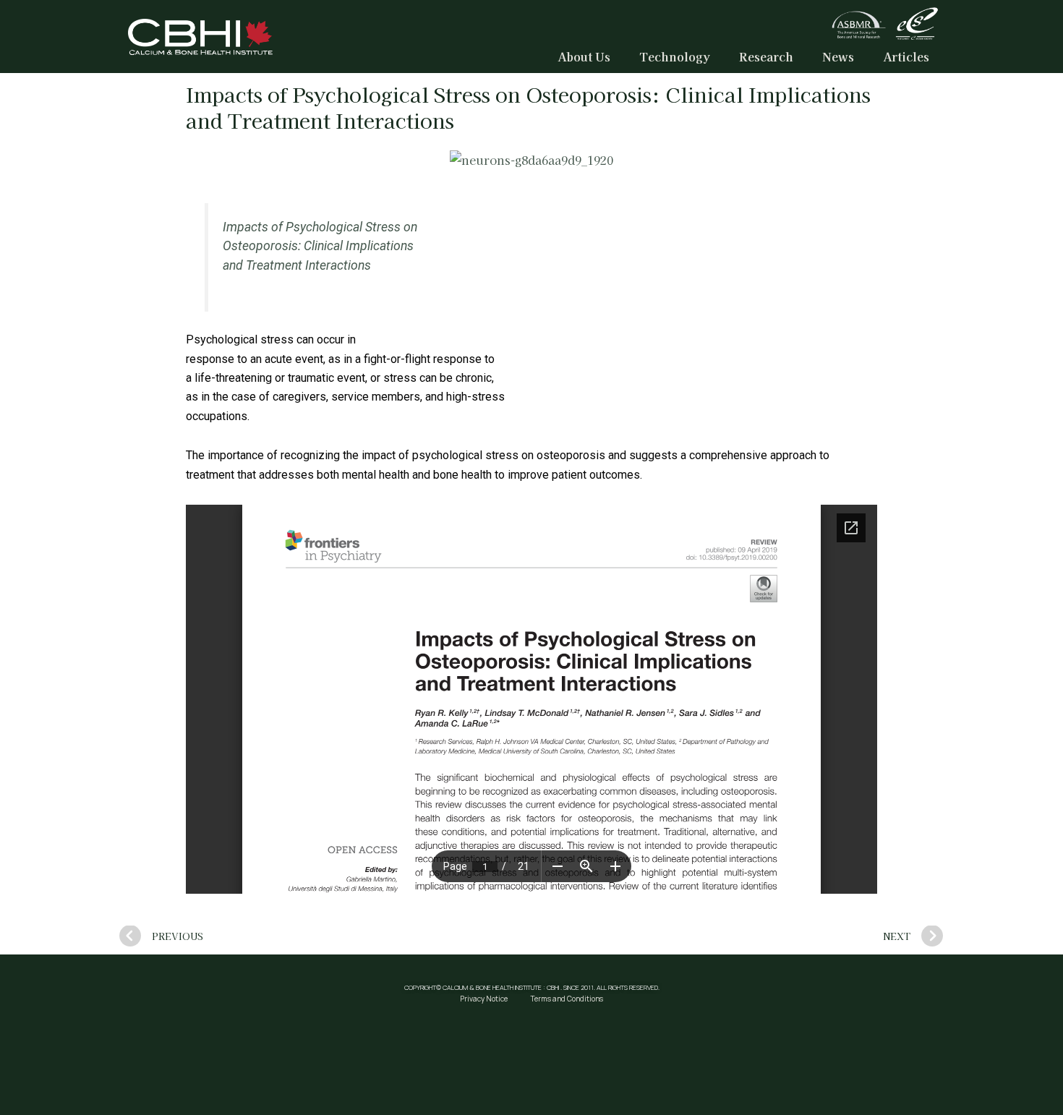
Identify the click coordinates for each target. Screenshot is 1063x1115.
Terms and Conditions (567, 999)
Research (766, 56)
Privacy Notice (484, 999)
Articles (906, 56)
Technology (674, 56)
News (838, 56)
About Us (584, 56)
